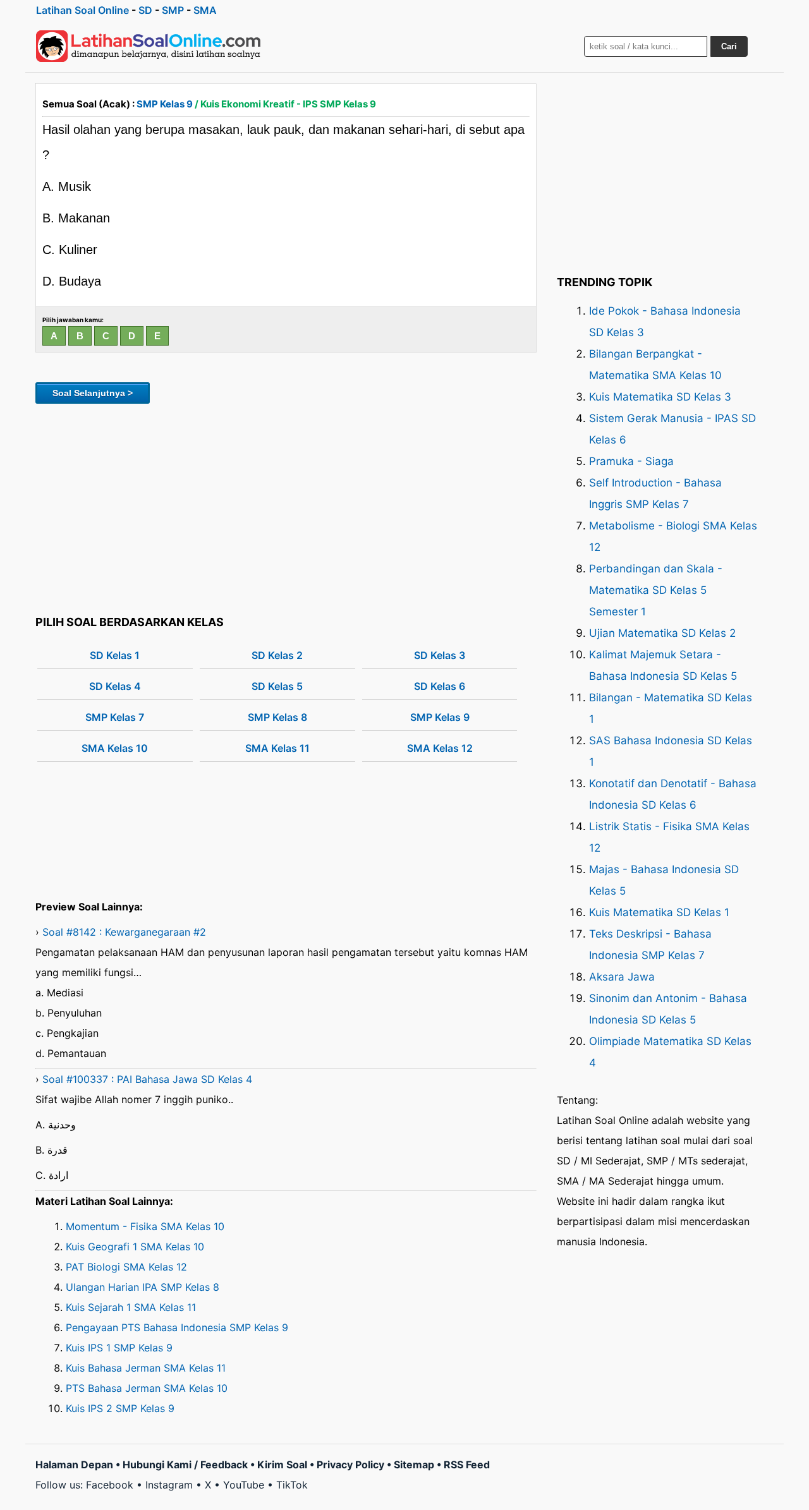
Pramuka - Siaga (631, 461)
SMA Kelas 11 (277, 748)
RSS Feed (467, 1464)
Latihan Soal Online (82, 10)
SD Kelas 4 (115, 686)
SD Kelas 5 (277, 686)
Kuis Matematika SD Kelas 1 (659, 912)
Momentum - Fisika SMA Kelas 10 (145, 1226)
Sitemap (414, 1464)
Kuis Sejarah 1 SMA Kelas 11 (131, 1307)
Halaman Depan (74, 1464)
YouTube (243, 1484)
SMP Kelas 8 (277, 717)
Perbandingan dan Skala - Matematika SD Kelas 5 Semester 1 (655, 590)
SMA (205, 10)
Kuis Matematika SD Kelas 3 (660, 396)
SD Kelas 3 (439, 655)
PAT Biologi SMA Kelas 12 (126, 1266)
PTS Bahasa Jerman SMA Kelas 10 (147, 1388)
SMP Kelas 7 (114, 717)
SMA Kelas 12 (440, 748)
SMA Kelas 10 (115, 748)
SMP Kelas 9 (165, 104)
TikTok (292, 1484)
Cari (729, 46)
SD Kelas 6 (439, 686)
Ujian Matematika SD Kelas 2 (662, 633)
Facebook (109, 1484)
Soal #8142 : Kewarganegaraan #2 (124, 932)
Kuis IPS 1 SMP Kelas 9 (119, 1347)
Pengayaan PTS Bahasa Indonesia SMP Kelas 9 (177, 1327)
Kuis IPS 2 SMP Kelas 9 (120, 1408)
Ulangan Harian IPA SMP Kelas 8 (142, 1287)
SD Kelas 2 (277, 655)
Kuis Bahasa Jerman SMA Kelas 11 (146, 1368)
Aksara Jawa (622, 976)
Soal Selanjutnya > (92, 393)
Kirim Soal (282, 1464)
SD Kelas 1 (115, 655)
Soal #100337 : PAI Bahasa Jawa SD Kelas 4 (147, 1079)
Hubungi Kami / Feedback (185, 1464)
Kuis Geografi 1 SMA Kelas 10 (135, 1246)
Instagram (169, 1484)
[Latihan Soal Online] (148, 46)
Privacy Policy (350, 1464)
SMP (173, 10)
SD (145, 10)
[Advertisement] (286, 507)
